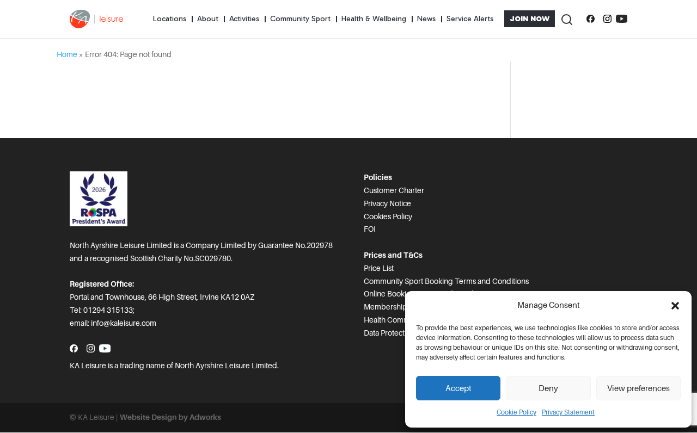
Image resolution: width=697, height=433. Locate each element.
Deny (548, 388)
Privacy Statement (568, 412)
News (426, 18)
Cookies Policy (388, 216)
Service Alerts (470, 18)
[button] (675, 305)
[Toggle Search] (566, 18)
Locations (169, 18)
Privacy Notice (387, 203)
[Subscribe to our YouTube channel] (621, 19)
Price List (379, 268)
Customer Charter (394, 190)
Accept (458, 388)
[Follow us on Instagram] (607, 19)
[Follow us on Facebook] (590, 19)
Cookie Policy (516, 412)
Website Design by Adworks (170, 417)
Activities (244, 18)
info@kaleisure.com (123, 323)
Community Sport (300, 18)
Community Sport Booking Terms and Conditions (446, 281)
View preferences (638, 388)
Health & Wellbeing (373, 18)
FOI (370, 229)
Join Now (529, 18)
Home (67, 54)
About (207, 18)
